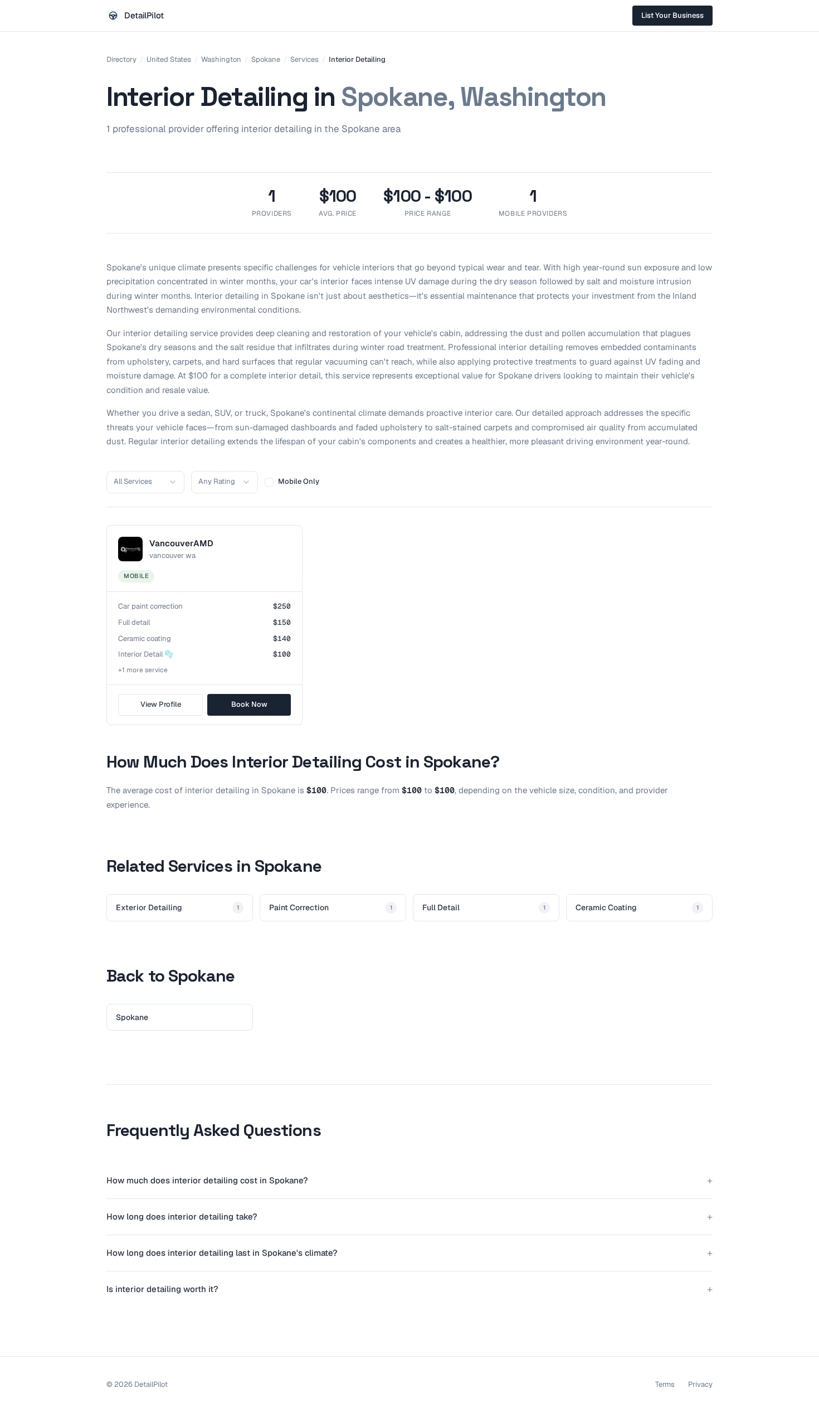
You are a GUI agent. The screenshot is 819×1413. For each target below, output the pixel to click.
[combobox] (145, 482)
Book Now (249, 704)
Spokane (265, 59)
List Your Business (672, 15)
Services (304, 59)
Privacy (700, 1384)
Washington (221, 59)
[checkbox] (269, 482)
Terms (665, 1384)
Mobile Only (298, 481)
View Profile (160, 704)
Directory (121, 59)
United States (169, 59)
